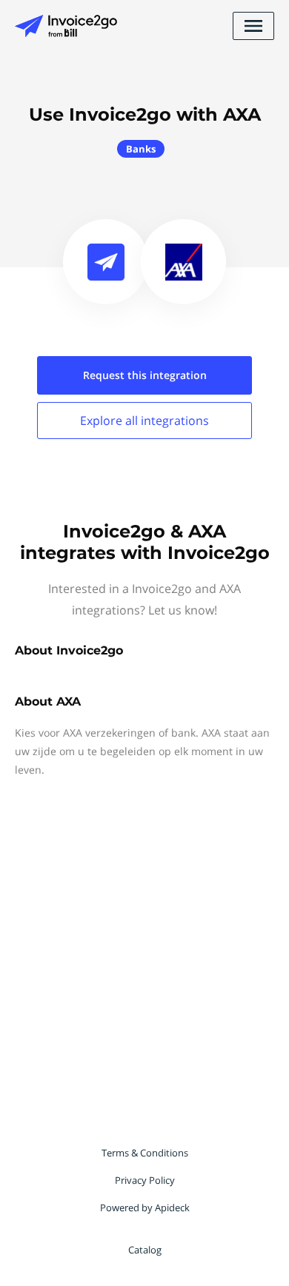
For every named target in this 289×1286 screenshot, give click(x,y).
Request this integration (145, 375)
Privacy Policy (145, 1180)
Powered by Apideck (145, 1207)
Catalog (145, 1249)
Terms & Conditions (145, 1152)
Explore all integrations (144, 420)
